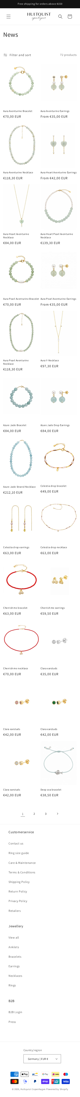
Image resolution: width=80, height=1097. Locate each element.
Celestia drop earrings (16, 547)
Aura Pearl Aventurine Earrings (58, 298)
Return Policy (18, 891)
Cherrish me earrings (53, 607)
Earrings (14, 966)
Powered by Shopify (57, 1089)
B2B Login (15, 1012)
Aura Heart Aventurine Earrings (59, 172)
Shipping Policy (19, 882)
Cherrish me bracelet (15, 607)
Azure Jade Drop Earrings (55, 425)
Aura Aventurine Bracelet (17, 111)
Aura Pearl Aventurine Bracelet (21, 298)
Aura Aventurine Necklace (18, 172)
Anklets (14, 947)
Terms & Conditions (22, 872)
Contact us (16, 843)
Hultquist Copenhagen (33, 1089)
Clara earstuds (49, 668)
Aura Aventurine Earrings (55, 111)
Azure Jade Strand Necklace (19, 486)
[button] (8, 16)
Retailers (15, 911)
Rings (12, 985)
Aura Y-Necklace (50, 360)
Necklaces (15, 976)
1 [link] (23, 814)
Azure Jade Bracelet (14, 425)
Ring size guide (19, 853)
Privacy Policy (18, 901)
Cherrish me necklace (15, 668)
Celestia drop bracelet (54, 485)
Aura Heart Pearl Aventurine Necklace (57, 235)
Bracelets (15, 957)
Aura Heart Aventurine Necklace (16, 235)
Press (12, 1022)
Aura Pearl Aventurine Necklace (16, 362)
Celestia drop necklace (54, 547)
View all (14, 937)
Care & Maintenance (22, 863)
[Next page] (57, 813)
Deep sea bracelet (51, 789)
